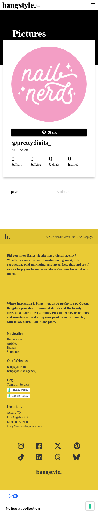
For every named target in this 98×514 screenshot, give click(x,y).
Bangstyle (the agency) (21, 371)
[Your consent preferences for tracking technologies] (90, 506)
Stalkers (16, 164)
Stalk (51, 132)
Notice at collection (23, 508)
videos (63, 191)
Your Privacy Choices (37, 496)
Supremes (13, 351)
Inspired (73, 164)
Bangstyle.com (16, 367)
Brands (11, 347)
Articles (12, 343)
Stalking (35, 164)
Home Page (14, 339)
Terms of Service (18, 384)
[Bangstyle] (19, 5)
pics (14, 191)
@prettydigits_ (31, 142)
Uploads (54, 164)
